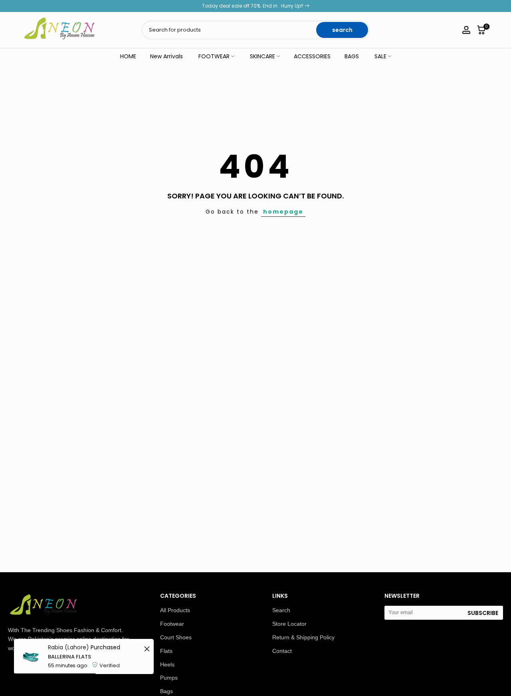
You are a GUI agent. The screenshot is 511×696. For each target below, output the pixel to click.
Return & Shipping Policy (303, 637)
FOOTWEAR (214, 56)
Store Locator (289, 624)
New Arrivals (166, 56)
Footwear (172, 624)
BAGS (352, 56)
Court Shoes (176, 637)
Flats (166, 651)
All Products (175, 610)
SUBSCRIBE (482, 613)
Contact (282, 651)
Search (281, 610)
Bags (166, 691)
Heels (167, 664)
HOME (128, 56)
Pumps (169, 677)
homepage (283, 212)
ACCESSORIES (312, 56)
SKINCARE (262, 56)
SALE (380, 56)
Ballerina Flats (69, 656)
